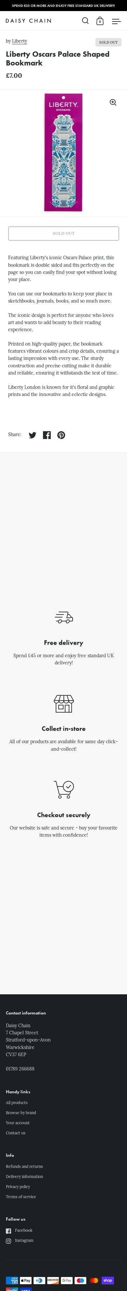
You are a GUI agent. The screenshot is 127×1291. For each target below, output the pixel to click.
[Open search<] (85, 20)
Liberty (19, 41)
